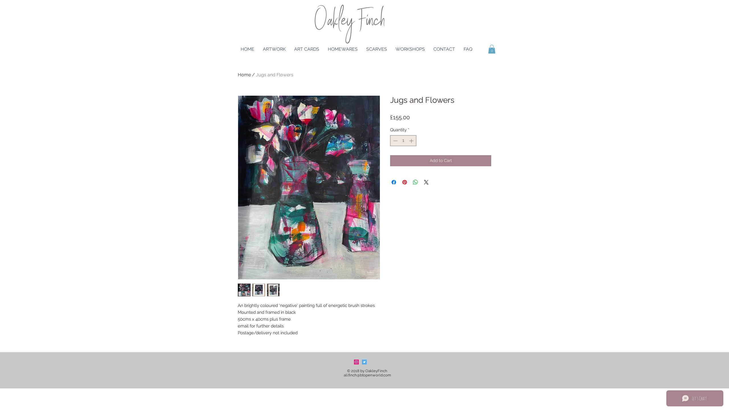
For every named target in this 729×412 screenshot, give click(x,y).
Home (244, 74)
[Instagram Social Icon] (356, 362)
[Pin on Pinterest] (404, 182)
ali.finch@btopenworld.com (367, 375)
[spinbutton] (403, 141)
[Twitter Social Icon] (364, 362)
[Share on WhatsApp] (415, 182)
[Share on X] (426, 182)
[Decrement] (395, 141)
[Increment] (412, 141)
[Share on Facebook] (393, 182)
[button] (491, 49)
